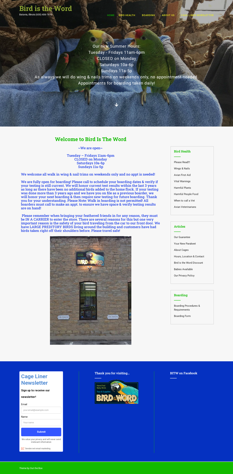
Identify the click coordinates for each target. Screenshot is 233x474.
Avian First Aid (182, 175)
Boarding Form (182, 316)
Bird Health (127, 15)
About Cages (181, 250)
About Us (168, 15)
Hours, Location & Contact (189, 256)
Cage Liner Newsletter (197, 15)
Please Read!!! (182, 162)
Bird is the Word (45, 8)
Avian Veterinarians (185, 206)
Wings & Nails (182, 168)
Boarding (148, 15)
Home (111, 15)
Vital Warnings (182, 181)
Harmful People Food (186, 194)
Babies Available (183, 269)
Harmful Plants (182, 187)
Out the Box (36, 468)
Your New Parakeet (185, 243)
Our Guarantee (182, 237)
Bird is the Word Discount (188, 262)
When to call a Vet (184, 200)
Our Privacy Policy (184, 275)
